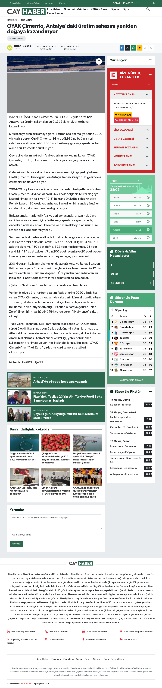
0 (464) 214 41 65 (128, 120)
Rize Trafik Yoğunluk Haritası (138, 632)
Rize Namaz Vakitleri (97, 632)
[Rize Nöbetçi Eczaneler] (150, 75)
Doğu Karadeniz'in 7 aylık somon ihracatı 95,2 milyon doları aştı (23, 456)
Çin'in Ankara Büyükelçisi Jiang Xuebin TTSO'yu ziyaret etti (55, 491)
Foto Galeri (15, 3)
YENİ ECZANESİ (123, 156)
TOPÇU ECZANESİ (125, 165)
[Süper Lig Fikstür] (150, 391)
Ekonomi (69, 9)
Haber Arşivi (130, 639)
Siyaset (116, 9)
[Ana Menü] (147, 13)
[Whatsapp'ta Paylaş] (133, 48)
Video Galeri (33, 3)
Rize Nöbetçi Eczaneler (23, 632)
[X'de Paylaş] (127, 48)
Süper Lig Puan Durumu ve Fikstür (22, 641)
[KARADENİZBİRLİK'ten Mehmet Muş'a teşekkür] (24, 477)
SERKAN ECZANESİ (126, 147)
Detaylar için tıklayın (131, 380)
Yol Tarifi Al (124, 115)
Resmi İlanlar (55, 13)
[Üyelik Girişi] (152, 3)
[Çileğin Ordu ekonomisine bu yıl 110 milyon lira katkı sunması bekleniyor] (55, 442)
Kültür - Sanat (100, 9)
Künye (62, 3)
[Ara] (148, 9)
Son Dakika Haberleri (96, 639)
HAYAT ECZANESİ (124, 94)
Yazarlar (49, 3)
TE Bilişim (26, 684)
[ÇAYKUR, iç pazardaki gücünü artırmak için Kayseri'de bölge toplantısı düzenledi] (87, 477)
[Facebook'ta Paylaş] (122, 48)
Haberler (12, 20)
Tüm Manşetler (56, 639)
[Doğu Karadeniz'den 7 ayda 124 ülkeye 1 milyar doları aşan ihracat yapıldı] (87, 442)
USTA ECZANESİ (124, 138)
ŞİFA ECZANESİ (123, 130)
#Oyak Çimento (16, 38)
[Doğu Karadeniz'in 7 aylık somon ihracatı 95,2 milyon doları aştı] (24, 442)
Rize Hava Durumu (58, 632)
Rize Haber (54, 9)
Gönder (16, 543)
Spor (126, 9)
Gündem (82, 9)
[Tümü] (150, 60)
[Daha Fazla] (139, 48)
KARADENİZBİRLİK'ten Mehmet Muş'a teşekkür (23, 491)
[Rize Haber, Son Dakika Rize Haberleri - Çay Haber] (26, 11)
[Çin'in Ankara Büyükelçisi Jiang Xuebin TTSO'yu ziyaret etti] (55, 477)
